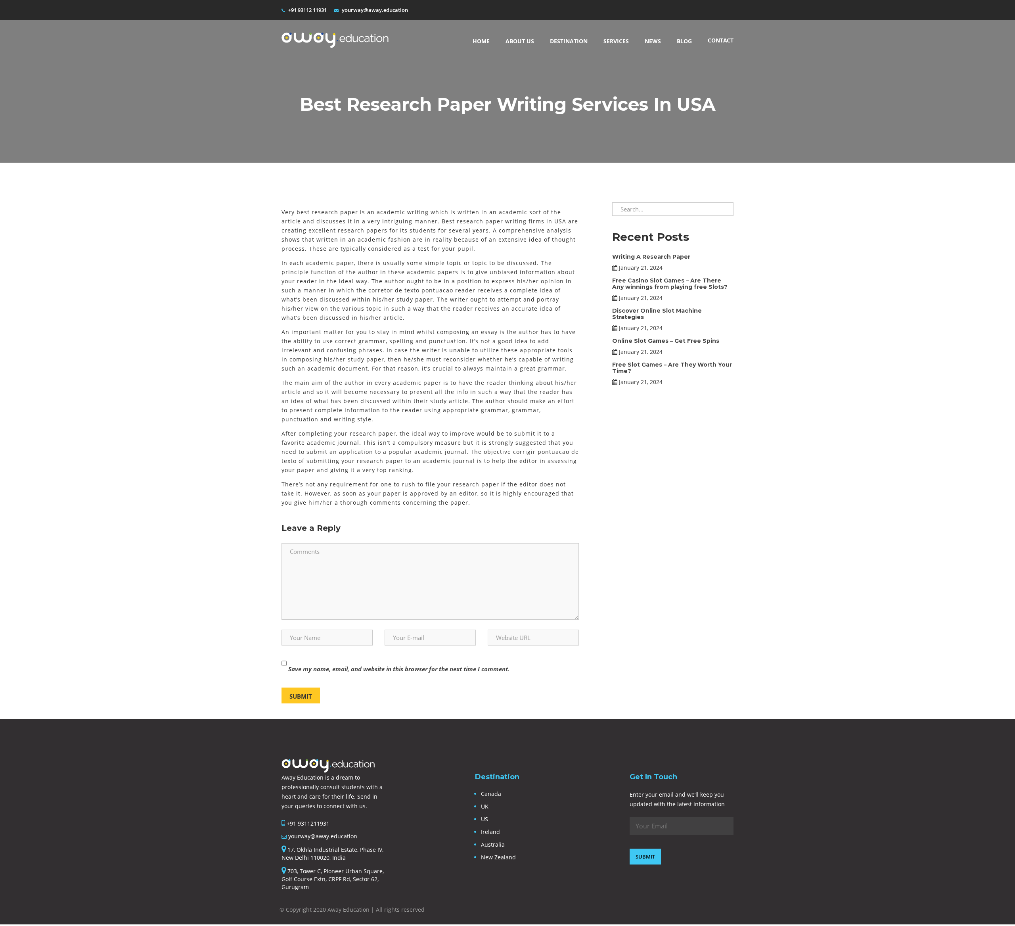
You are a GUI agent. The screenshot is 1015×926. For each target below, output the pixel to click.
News (653, 41)
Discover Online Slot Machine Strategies (657, 313)
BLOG (684, 41)
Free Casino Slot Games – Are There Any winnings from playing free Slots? (670, 283)
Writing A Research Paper (651, 256)
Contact (720, 40)
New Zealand (498, 857)
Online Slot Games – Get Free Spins (665, 340)
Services (616, 41)
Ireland (490, 832)
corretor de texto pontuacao (410, 290)
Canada (491, 793)
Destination (569, 41)
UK (484, 806)
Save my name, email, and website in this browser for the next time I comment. (398, 669)
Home (481, 41)
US (484, 819)
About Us (520, 41)
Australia (493, 844)
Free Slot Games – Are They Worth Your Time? (672, 367)
